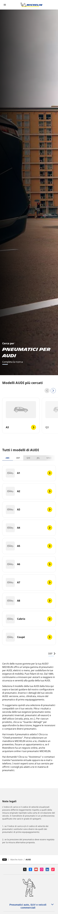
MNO (48, 458)
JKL (38, 458)
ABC (8, 458)
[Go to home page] (31, 4)
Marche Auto (16, 859)
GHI (28, 458)
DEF (18, 458)
